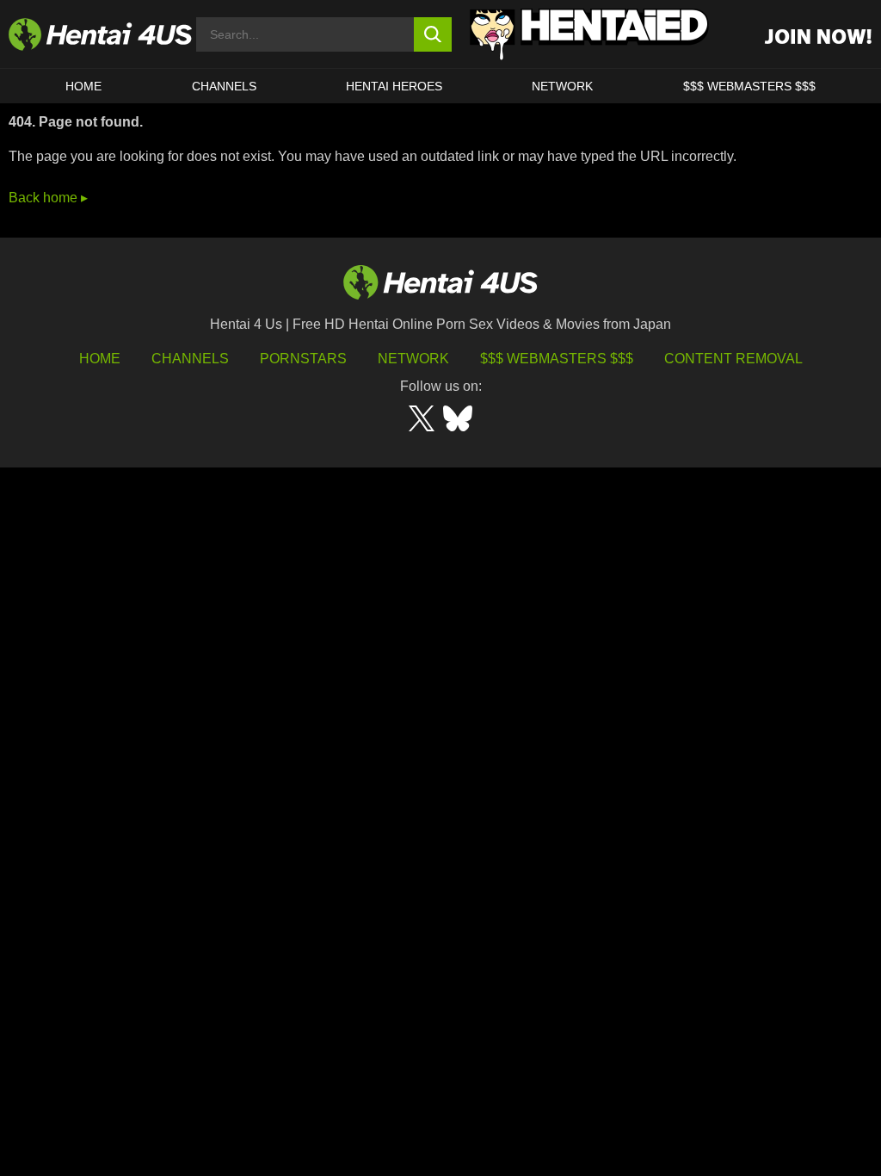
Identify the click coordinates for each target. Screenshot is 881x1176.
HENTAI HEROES (394, 86)
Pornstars (303, 358)
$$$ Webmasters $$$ (556, 358)
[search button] (433, 34)
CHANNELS (224, 86)
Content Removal (733, 358)
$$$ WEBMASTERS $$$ (749, 86)
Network (562, 86)
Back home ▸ (48, 197)
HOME (83, 86)
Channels (190, 358)
